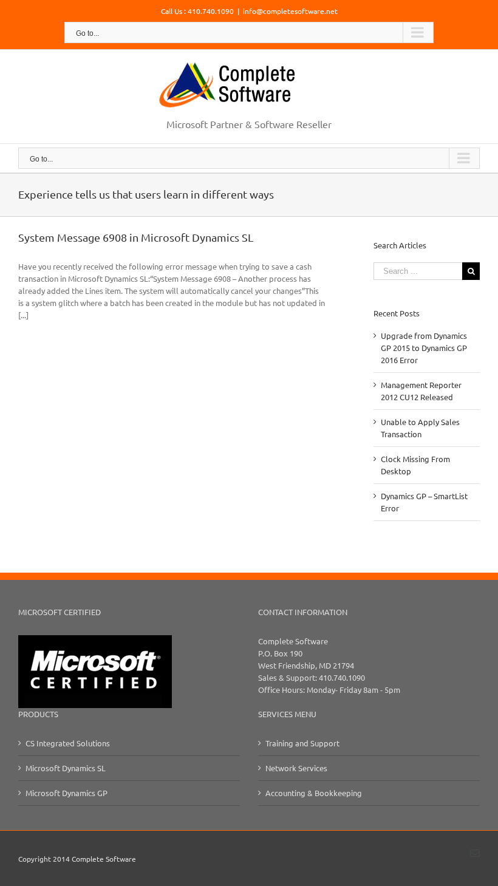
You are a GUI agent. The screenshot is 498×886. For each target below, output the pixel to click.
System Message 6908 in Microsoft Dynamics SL (135, 237)
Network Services (296, 768)
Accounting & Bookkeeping (313, 793)
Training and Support (302, 743)
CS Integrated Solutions (68, 743)
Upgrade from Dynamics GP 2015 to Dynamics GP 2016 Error (424, 347)
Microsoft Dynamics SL (66, 768)
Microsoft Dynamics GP (66, 793)
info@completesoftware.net (290, 11)
